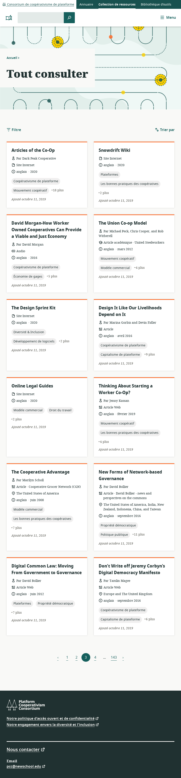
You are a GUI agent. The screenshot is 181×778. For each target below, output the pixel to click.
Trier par (167, 130)
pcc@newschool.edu (24, 766)
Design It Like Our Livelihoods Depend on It (130, 311)
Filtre (16, 130)
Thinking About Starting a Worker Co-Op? (126, 389)
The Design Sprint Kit (33, 308)
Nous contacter (23, 749)
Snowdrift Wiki (114, 150)
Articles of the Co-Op (33, 150)
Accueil (12, 58)
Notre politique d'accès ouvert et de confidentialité (50, 718)
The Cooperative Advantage (40, 472)
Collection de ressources (117, 4)
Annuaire (86, 4)
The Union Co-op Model (123, 223)
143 (114, 657)
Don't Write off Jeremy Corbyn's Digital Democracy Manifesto (132, 569)
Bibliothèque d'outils (156, 4)
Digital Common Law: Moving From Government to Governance (46, 569)
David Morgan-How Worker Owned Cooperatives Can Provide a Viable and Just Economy (46, 230)
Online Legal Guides (32, 386)
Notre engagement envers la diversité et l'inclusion (51, 724)
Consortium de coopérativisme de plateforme (40, 4)
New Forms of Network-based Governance (130, 475)
